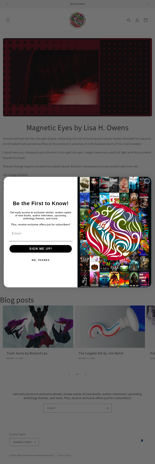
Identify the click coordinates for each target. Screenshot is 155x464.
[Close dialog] (147, 181)
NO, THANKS (41, 260)
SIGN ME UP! (40, 248)
